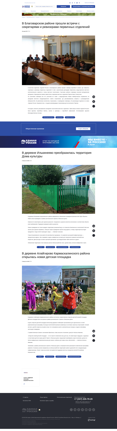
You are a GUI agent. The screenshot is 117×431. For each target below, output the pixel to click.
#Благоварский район (48, 117)
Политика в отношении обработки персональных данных (34, 423)
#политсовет (59, 117)
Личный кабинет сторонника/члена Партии (83, 6)
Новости (37, 17)
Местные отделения (58, 11)
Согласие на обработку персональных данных (32, 424)
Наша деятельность (45, 11)
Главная (23, 17)
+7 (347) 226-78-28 (83, 399)
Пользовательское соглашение (29, 420)
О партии (24, 11)
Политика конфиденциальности (29, 422)
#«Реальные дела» (75, 247)
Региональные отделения (64, 397)
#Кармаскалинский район (74, 356)
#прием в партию (70, 117)
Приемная (69, 11)
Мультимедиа (79, 11)
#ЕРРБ (40, 247)
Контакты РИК (27, 400)
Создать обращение (83, 128)
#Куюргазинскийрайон (62, 247)
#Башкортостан (50, 247)
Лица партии (33, 11)
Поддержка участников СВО (58, 14)
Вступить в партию (90, 11)
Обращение (63, 6)
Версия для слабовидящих (89, 2)
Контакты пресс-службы (47, 400)
